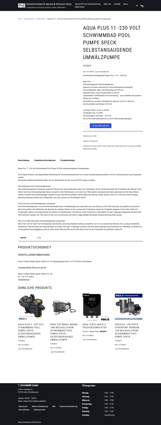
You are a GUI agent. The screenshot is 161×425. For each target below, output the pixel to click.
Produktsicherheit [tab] (67, 160)
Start (20, 19)
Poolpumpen (40, 19)
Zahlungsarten (39, 410)
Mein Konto (79, 7)
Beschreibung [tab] (23, 160)
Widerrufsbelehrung (40, 406)
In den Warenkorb (101, 126)
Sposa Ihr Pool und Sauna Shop (88, 4)
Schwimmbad (29, 19)
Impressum (23, 406)
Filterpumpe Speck (121, 146)
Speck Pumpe (101, 146)
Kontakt (117, 4)
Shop (125, 4)
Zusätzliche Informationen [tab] (45, 160)
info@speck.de (24, 280)
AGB (53, 406)
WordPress (36, 422)
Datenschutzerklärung (68, 406)
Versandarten (24, 410)
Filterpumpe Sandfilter (90, 149)
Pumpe (94, 146)
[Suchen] (137, 5)
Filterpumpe (110, 146)
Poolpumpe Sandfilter (134, 146)
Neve (20, 422)
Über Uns (107, 4)
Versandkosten (103, 72)
